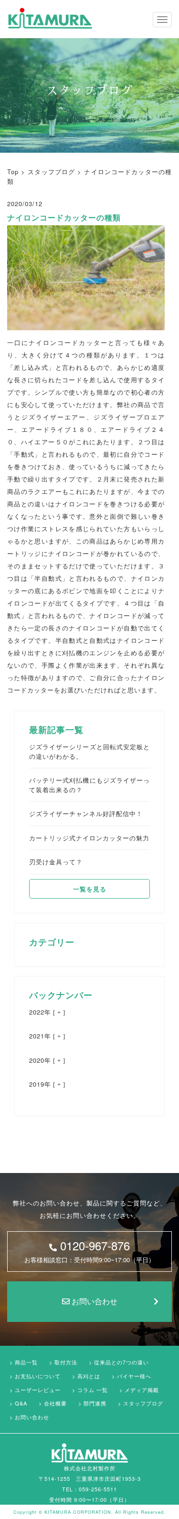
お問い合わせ (93, 1301)
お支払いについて (38, 1376)
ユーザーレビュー (38, 1389)
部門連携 (95, 1403)
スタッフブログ (143, 1403)
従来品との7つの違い (121, 1362)
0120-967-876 (89, 1250)
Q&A (21, 1403)
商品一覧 (26, 1362)
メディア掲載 (142, 1389)
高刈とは (88, 1376)
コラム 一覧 (92, 1389)
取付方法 (65, 1362)
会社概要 (55, 1403)
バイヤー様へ (134, 1376)
